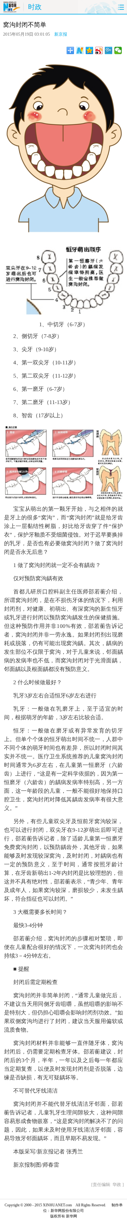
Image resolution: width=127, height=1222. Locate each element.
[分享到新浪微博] (99, 50)
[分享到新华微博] (80, 50)
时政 (35, 7)
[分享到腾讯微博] (109, 50)
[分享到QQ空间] (89, 50)
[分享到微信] (118, 50)
